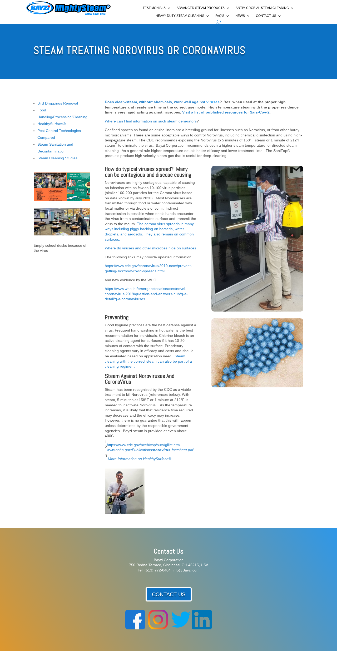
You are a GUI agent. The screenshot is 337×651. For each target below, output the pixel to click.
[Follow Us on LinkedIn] (202, 628)
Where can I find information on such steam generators (151, 121)
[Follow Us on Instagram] (158, 628)
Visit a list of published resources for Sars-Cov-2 (226, 112)
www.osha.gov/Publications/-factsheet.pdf (150, 450)
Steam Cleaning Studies (57, 158)
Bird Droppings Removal (57, 103)
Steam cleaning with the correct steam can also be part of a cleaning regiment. (148, 361)
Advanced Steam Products (201, 8)
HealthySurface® (51, 124)
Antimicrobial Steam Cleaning (262, 8)
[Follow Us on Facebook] (135, 628)
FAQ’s (219, 16)
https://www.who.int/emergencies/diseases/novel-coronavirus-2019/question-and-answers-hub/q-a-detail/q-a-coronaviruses (146, 294)
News (240, 16)
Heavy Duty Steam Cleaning (180, 16)
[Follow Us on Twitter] (181, 628)
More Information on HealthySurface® (139, 459)
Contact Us (266, 16)
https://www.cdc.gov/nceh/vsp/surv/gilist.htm (143, 445)
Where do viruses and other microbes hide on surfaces (150, 248)
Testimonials (154, 8)
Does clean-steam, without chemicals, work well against (155, 102)
